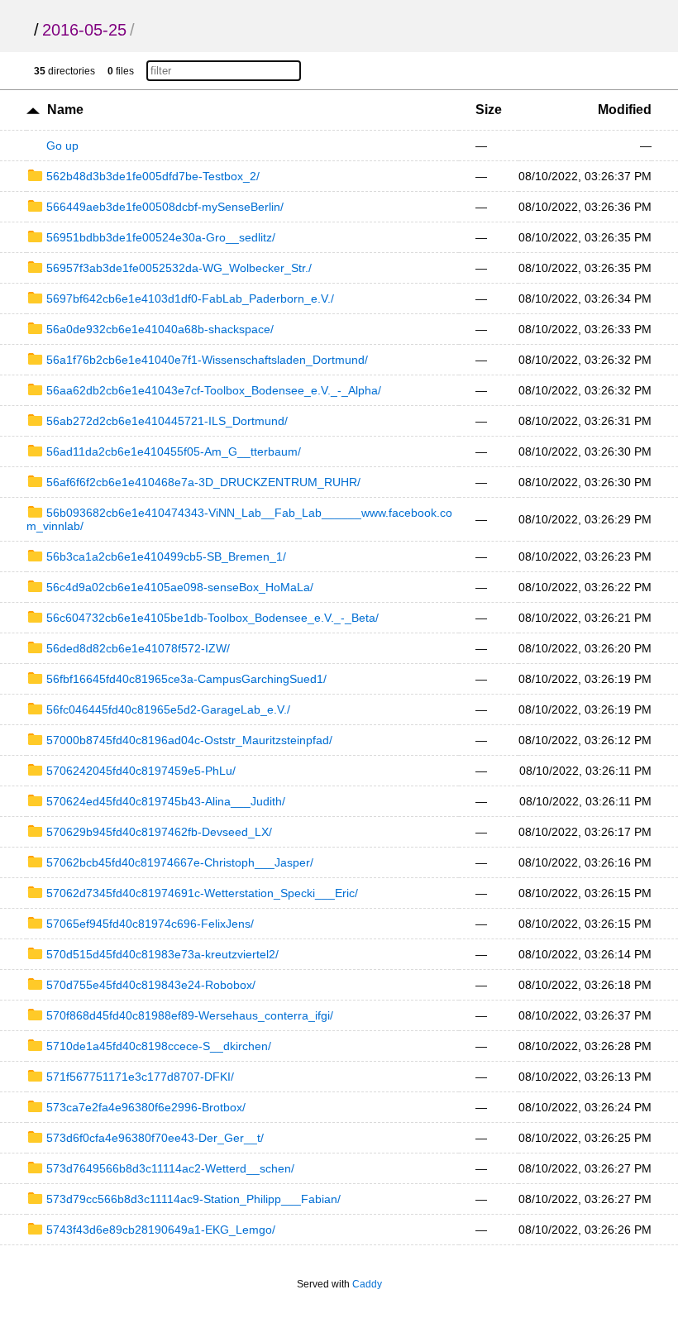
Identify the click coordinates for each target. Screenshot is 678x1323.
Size (488, 110)
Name (65, 110)
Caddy (367, 1284)
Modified (625, 110)
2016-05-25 (84, 30)
